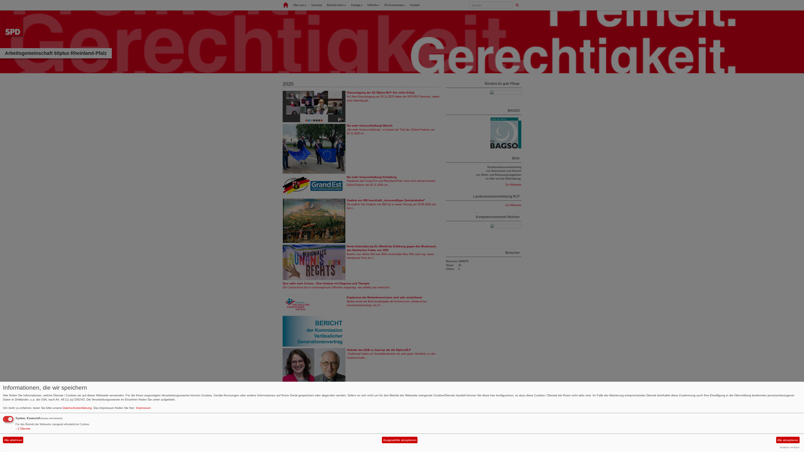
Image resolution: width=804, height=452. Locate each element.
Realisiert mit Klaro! (789, 447)
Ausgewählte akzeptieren (399, 440)
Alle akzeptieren (787, 440)
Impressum (143, 408)
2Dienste (22, 428)
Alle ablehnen (13, 440)
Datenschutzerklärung (77, 408)
